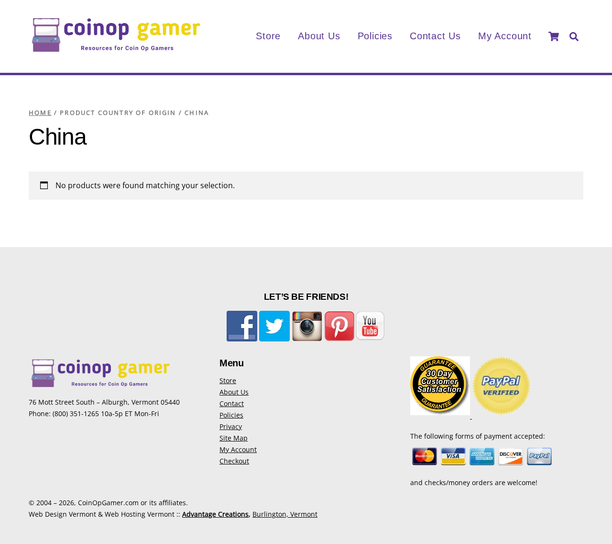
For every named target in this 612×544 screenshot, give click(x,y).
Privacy (230, 426)
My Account (505, 36)
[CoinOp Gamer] (116, 50)
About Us (319, 36)
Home (40, 112)
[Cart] (553, 36)
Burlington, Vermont (284, 514)
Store (268, 36)
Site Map (233, 437)
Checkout (234, 460)
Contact (231, 403)
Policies (375, 36)
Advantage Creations (215, 514)
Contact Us (435, 36)
